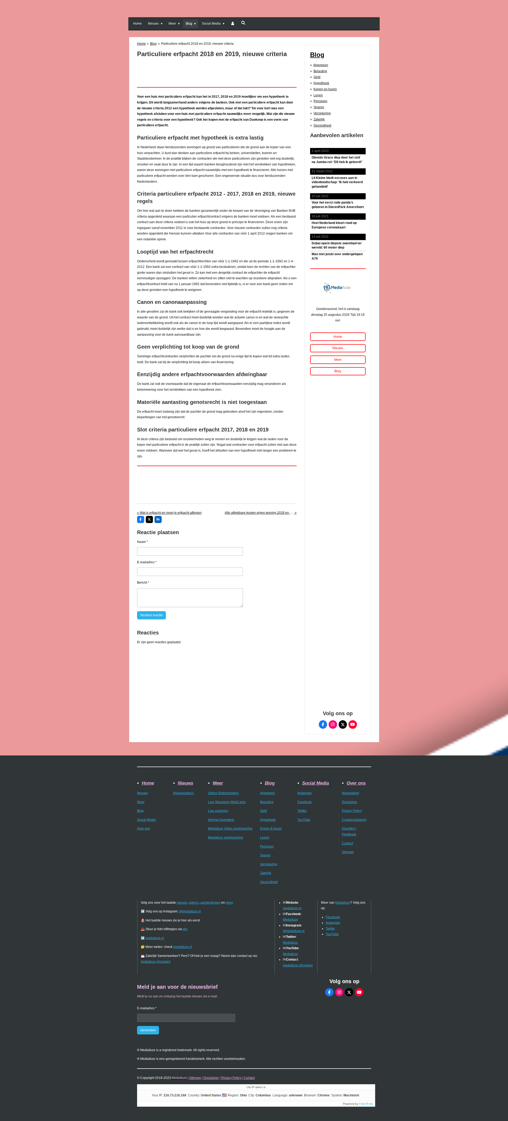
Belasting (320, 71)
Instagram (304, 793)
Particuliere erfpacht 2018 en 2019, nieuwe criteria (197, 44)
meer (229, 902)
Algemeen (320, 65)
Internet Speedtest (221, 820)
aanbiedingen (210, 902)
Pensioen (320, 101)
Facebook (304, 802)
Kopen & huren (271, 828)
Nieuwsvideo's (183, 793)
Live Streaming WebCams (227, 802)
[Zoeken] (243, 22)
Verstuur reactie (151, 615)
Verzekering (322, 113)
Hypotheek (321, 83)
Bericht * (143, 582)
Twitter (302, 811)
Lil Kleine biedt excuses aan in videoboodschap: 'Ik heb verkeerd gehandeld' (337, 182)
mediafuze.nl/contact (155, 962)
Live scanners (218, 811)
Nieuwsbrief (350, 793)
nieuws (182, 902)
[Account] (233, 23)
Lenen (318, 95)
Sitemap (348, 852)
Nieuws (142, 793)
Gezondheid (322, 125)
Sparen (319, 107)
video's (194, 902)
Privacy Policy (352, 811)
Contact (347, 843)
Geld (317, 77)
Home (141, 44)
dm (185, 929)
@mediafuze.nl (190, 911)
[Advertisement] (217, 69)
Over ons (143, 828)
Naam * (142, 542)
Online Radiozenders (223, 793)
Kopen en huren (325, 89)
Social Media (146, 820)
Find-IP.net (366, 1103)
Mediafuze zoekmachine (225, 837)
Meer (140, 802)
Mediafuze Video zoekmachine (230, 828)
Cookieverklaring (354, 820)
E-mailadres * (147, 562)
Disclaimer (349, 802)
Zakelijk (319, 119)
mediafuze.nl (155, 938)
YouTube (303, 820)
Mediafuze (290, 919)
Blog (153, 44)
